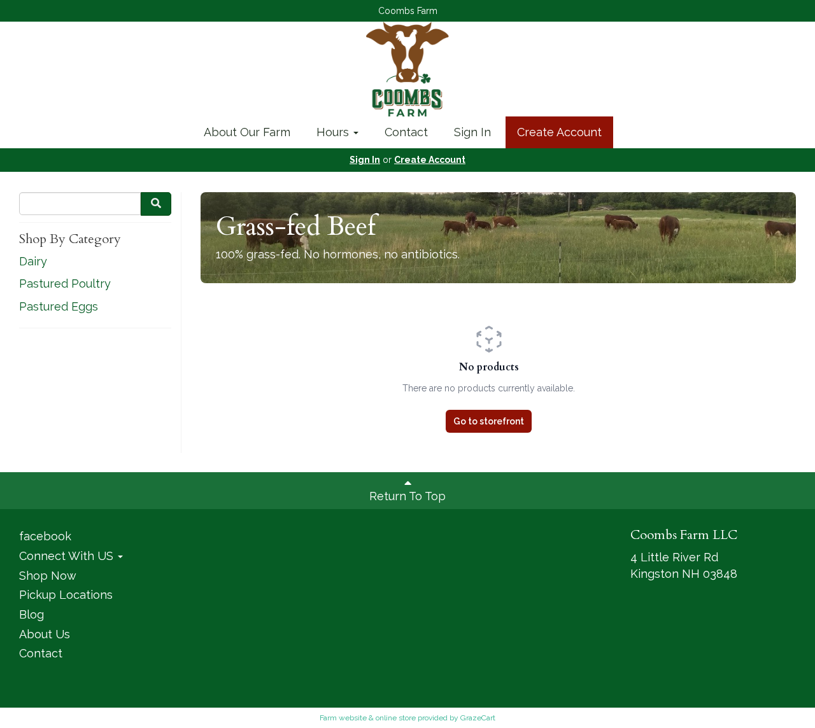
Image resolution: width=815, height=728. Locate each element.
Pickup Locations (66, 594)
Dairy (33, 261)
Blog (31, 614)
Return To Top (407, 496)
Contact (406, 132)
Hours (334, 132)
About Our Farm (247, 132)
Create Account (559, 132)
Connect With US (68, 556)
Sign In (472, 132)
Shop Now (47, 575)
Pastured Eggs (58, 306)
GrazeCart (477, 717)
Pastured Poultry (65, 283)
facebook (45, 536)
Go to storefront (488, 421)
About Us (44, 634)
